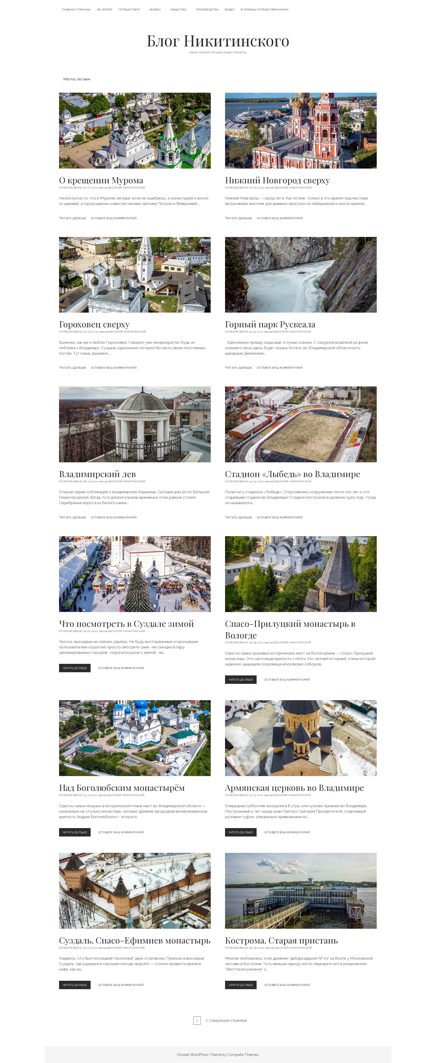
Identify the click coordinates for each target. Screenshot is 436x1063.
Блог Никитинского (218, 40)
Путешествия (129, 9)
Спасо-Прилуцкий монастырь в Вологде (301, 574)
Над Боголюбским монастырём (135, 738)
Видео (229, 9)
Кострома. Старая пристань (301, 891)
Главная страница (76, 9)
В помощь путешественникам (264, 9)
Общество (178, 9)
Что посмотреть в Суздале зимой (135, 574)
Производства (207, 9)
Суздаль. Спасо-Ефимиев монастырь (135, 891)
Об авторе (104, 9)
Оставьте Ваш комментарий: (121, 668)
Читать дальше (76, 669)
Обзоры (155, 9)
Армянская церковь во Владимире (301, 738)
